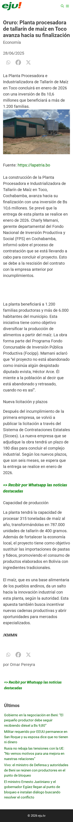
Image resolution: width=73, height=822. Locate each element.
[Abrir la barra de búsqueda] (62, 6)
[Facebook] (18, 62)
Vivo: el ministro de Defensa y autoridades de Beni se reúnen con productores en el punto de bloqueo (36, 770)
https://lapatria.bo (33, 165)
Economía (12, 42)
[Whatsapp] (8, 62)
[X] (28, 62)
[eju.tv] (12, 6)
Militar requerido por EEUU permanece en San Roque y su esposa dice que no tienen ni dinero (36, 737)
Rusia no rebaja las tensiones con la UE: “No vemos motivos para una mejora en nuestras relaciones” (34, 753)
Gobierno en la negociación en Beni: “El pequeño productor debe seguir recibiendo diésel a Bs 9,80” (33, 720)
